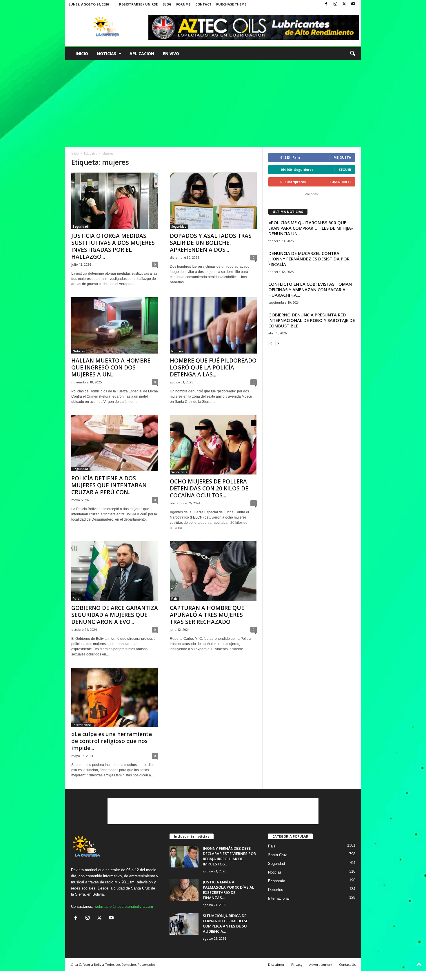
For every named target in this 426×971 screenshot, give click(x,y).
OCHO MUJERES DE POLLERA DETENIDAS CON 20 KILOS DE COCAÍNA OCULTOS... (209, 488)
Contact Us (347, 964)
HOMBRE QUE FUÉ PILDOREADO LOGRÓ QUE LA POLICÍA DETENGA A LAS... (213, 367)
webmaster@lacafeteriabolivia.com (123, 906)
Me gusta (342, 157)
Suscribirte (340, 182)
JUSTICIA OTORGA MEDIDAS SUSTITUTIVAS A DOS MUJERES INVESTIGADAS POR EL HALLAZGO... (113, 246)
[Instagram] (335, 4)
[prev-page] (271, 343)
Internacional (82, 725)
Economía (276, 881)
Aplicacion (142, 53)
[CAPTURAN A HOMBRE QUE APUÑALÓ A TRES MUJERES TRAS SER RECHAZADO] (213, 571)
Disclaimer (276, 964)
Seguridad (80, 226)
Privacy (297, 964)
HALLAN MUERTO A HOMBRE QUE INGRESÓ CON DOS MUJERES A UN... (110, 367)
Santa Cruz (179, 472)
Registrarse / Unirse (138, 4)
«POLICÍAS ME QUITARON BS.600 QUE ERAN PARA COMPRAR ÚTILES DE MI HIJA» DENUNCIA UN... (310, 228)
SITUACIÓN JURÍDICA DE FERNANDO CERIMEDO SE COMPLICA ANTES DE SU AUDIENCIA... (225, 923)
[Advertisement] (213, 103)
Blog (167, 4)
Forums (183, 4)
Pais (76, 599)
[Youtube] (353, 4)
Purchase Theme (231, 4)
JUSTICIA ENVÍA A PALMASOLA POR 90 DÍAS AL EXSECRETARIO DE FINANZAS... (228, 889)
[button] (352, 53)
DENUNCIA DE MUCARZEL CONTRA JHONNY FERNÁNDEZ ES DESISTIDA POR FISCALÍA (308, 258)
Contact (203, 4)
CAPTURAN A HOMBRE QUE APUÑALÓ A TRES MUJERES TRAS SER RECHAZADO (207, 615)
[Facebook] (326, 4)
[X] (344, 4)
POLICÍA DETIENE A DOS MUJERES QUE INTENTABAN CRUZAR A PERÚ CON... (109, 485)
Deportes (275, 889)
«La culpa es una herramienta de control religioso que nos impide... (111, 741)
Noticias (106, 53)
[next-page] (278, 343)
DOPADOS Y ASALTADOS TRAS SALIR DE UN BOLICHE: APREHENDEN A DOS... (211, 242)
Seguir (345, 169)
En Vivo (171, 53)
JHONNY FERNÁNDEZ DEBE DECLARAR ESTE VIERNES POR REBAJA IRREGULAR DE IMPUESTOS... (229, 856)
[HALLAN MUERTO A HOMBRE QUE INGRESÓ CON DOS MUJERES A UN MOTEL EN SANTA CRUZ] (114, 325)
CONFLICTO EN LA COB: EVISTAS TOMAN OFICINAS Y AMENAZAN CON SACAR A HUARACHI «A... (310, 289)
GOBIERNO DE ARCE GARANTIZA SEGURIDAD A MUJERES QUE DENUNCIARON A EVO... (114, 615)
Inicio (82, 53)
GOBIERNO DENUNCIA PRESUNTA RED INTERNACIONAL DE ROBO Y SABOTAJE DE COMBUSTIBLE (311, 320)
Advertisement (320, 964)
